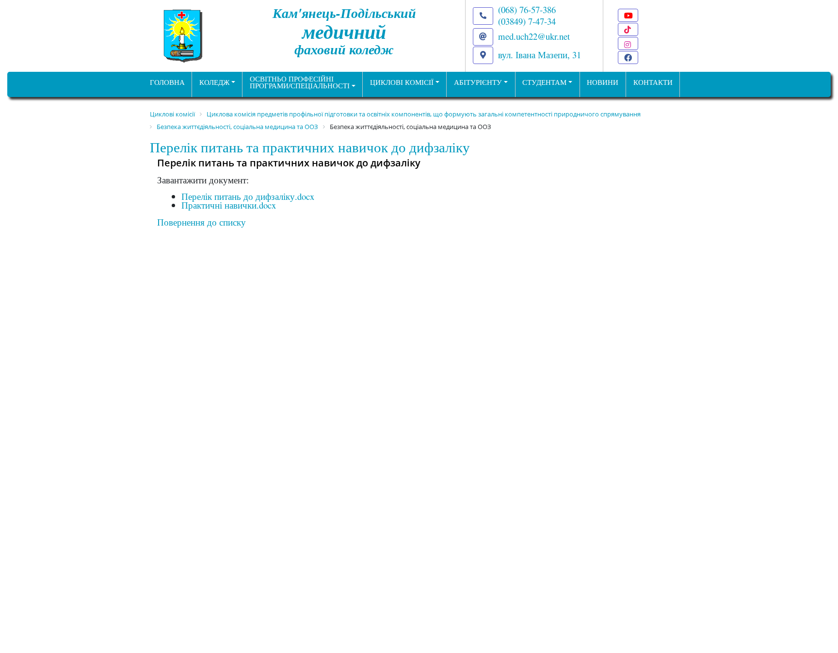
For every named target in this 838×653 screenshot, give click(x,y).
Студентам (544, 82)
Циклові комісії (402, 82)
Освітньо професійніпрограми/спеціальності (300, 82)
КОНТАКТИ (653, 82)
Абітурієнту (478, 82)
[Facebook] (628, 57)
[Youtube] (628, 15)
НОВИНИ (602, 82)
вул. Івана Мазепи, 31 (539, 55)
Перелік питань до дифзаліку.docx (247, 196)
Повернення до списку (201, 222)
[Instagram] (628, 43)
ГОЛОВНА (167, 82)
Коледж (214, 82)
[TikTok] (628, 29)
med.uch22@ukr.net (534, 36)
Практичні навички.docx (228, 205)
